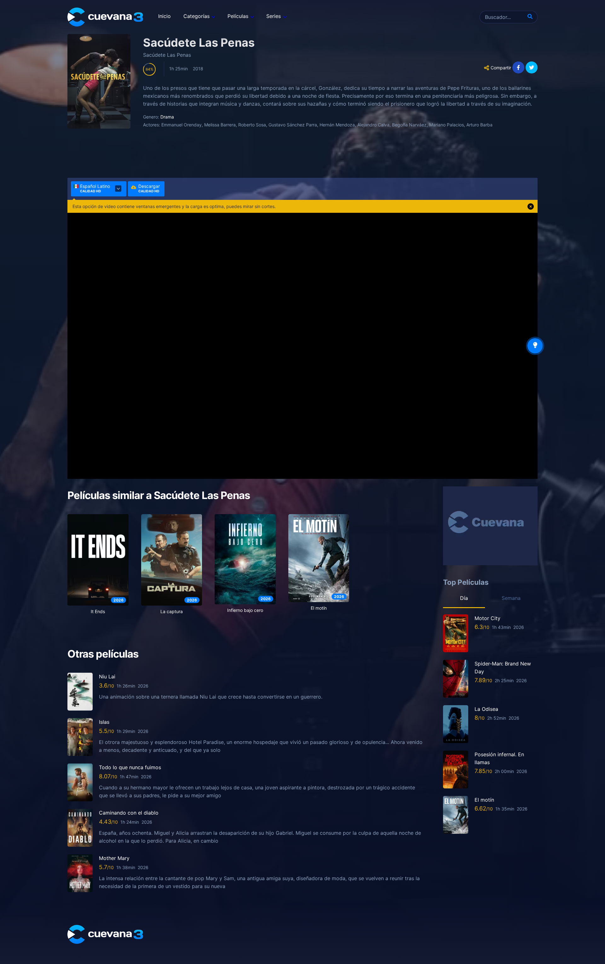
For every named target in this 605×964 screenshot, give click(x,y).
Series (273, 16)
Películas (238, 16)
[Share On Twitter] (532, 67)
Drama (167, 116)
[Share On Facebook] (518, 67)
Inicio (164, 16)
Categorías (196, 16)
